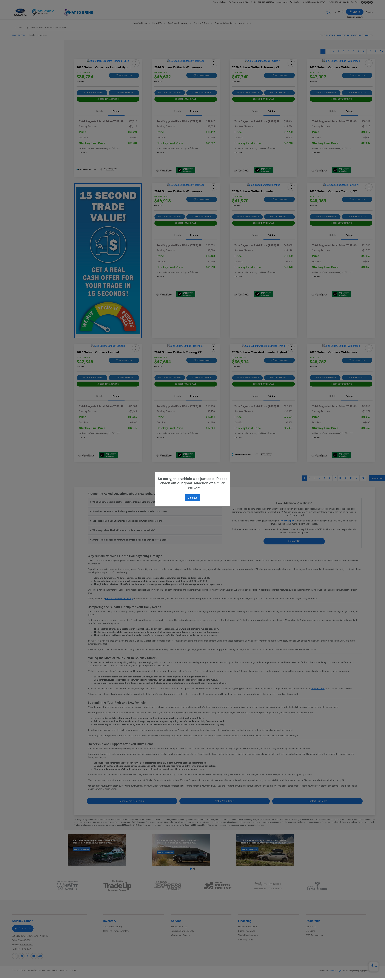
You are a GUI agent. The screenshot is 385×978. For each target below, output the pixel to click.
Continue (192, 498)
